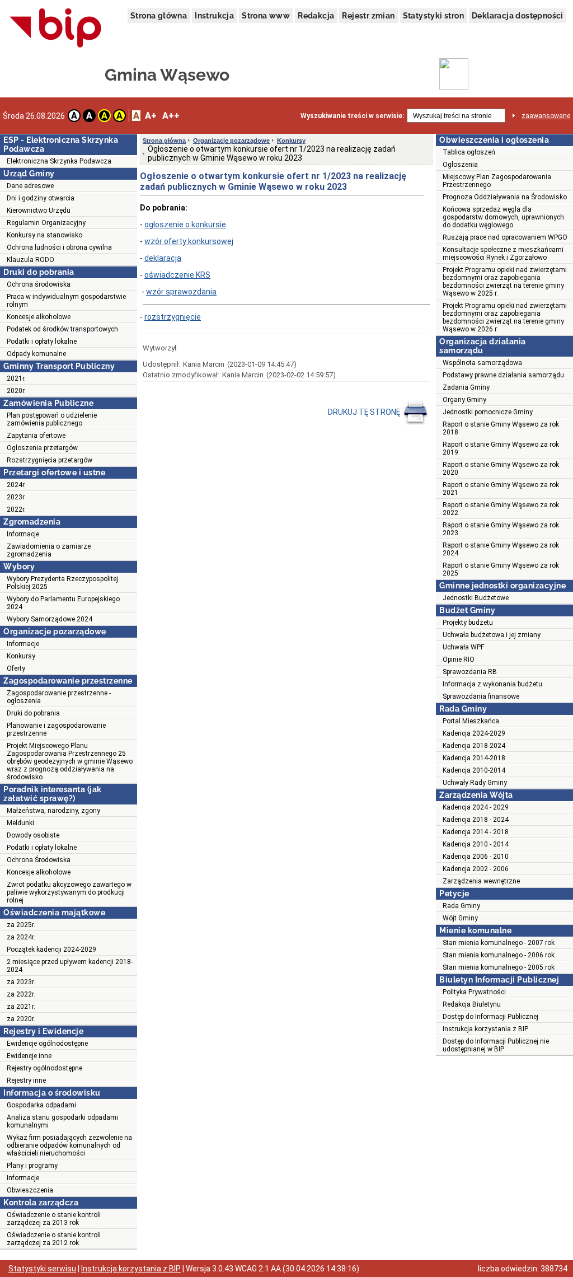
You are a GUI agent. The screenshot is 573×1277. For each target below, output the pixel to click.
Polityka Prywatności (474, 992)
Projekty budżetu (468, 622)
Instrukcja (214, 15)
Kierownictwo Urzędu (39, 210)
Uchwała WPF (463, 647)
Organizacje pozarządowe (231, 140)
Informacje (23, 534)
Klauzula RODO (30, 260)
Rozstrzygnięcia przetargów (49, 460)
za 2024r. (21, 937)
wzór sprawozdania (181, 291)
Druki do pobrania (33, 713)
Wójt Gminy (460, 918)
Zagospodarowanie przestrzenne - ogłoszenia (59, 697)
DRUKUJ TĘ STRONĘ (365, 412)
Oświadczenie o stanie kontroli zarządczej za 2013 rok (54, 1219)
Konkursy (21, 656)
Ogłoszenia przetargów (42, 448)
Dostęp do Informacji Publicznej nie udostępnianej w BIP (496, 1045)
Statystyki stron (433, 15)
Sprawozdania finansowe (481, 696)
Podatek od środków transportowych (62, 329)
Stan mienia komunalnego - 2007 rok (499, 943)
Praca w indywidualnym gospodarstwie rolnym (66, 300)
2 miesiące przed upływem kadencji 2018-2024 (70, 966)
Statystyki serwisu (42, 1268)
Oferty (16, 668)
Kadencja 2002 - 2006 (476, 869)
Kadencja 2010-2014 (474, 770)
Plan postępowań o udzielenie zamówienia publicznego (52, 419)
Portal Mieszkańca (471, 721)
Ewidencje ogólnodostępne (47, 1043)
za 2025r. (21, 925)
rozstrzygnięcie (172, 316)
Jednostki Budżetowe (476, 598)
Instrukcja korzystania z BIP (485, 1029)
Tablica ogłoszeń (469, 152)
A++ (171, 115)
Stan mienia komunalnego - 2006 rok (499, 955)
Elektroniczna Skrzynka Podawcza (59, 161)
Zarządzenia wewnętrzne (481, 881)
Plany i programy (32, 1166)
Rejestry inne (26, 1080)
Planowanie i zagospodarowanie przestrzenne (56, 729)
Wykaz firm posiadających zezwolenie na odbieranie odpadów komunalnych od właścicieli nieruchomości (69, 1145)
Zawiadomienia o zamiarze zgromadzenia (49, 550)
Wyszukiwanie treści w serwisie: (352, 116)
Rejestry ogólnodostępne (44, 1068)
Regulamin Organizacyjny (46, 223)
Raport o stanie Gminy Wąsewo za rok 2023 (501, 529)
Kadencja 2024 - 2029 (476, 807)
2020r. (16, 391)
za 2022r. (21, 994)
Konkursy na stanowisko (44, 235)
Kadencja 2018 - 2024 (476, 820)
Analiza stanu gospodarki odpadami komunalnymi (62, 1121)
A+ (151, 115)
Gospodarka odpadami (41, 1105)
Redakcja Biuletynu (472, 1004)
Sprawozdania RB (470, 672)
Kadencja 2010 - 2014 (476, 844)
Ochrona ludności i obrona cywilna (59, 247)
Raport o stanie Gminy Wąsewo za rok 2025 (501, 569)
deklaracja (162, 258)
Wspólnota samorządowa (482, 363)
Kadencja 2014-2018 (474, 758)
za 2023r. (21, 982)
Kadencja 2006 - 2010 (476, 856)
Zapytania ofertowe (36, 435)
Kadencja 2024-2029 (474, 733)
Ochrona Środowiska (39, 860)
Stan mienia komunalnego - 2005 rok (499, 967)
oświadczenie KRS (177, 274)
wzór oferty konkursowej (188, 241)
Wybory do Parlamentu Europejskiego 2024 (63, 603)
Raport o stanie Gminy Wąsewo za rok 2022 (501, 509)
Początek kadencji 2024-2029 (51, 949)
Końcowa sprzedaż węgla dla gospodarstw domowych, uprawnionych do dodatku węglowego (503, 217)
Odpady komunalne (36, 354)
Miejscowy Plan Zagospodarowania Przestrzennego (497, 181)
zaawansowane (546, 116)
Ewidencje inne (29, 1056)
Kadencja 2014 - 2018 (476, 832)
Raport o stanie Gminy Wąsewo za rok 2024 (501, 549)
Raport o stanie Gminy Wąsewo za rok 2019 (501, 448)
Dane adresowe (30, 186)
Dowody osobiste (33, 835)
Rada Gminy (461, 906)
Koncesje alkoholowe (39, 317)
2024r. (16, 485)
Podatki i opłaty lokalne (42, 341)
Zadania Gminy (466, 387)
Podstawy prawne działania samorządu (503, 375)
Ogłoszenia (460, 165)
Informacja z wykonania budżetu (492, 684)
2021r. (16, 378)
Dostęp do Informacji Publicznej (490, 1017)
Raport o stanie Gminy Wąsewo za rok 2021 (501, 489)
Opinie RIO (459, 659)
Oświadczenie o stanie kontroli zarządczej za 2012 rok (54, 1239)
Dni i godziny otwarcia (40, 198)
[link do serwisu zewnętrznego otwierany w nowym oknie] (56, 28)
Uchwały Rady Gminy (475, 783)
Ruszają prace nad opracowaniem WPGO (505, 237)
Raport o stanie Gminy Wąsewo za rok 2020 (501, 468)
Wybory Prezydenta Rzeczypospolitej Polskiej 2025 (62, 583)
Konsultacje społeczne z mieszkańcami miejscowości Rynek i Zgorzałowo (503, 253)
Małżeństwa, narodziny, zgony (53, 811)
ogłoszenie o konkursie (185, 224)
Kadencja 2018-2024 (474, 746)
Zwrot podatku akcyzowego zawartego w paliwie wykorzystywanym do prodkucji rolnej (69, 892)
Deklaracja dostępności (517, 15)
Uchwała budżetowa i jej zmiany (492, 635)
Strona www (266, 15)
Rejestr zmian (368, 15)
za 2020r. (21, 1019)
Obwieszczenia (30, 1190)
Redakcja (316, 15)
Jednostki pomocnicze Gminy (488, 412)
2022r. (16, 509)
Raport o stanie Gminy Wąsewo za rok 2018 (501, 428)
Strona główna (158, 15)
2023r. (16, 497)
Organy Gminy (464, 400)
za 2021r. (21, 1007)
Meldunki (20, 823)
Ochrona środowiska (39, 284)
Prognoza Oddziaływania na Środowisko (505, 197)
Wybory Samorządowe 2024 (49, 619)
